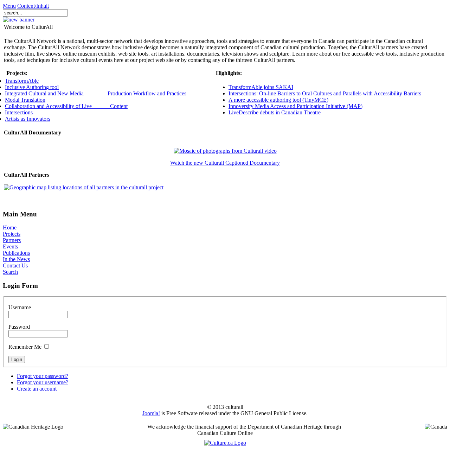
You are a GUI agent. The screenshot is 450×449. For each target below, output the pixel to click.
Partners (12, 240)
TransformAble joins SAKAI (261, 87)
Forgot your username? (42, 382)
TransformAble (22, 81)
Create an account (37, 389)
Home (10, 227)
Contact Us (15, 265)
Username (19, 307)
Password (19, 327)
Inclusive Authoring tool (32, 87)
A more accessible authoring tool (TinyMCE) (278, 100)
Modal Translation (25, 100)
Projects (11, 234)
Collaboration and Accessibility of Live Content (66, 106)
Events (10, 246)
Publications (16, 253)
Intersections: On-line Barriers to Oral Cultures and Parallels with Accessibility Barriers (325, 93)
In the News (16, 259)
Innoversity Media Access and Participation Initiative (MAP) (295, 106)
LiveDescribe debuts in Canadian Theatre (275, 112)
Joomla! (151, 413)
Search (10, 272)
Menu (9, 6)
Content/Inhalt (33, 6)
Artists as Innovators (27, 119)
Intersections (19, 112)
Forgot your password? (42, 376)
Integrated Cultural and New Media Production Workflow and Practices (95, 93)
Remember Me (24, 347)
